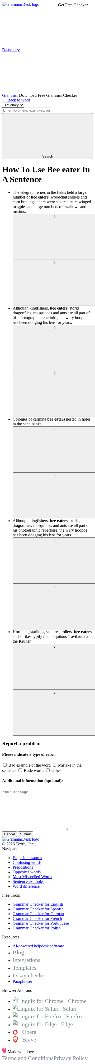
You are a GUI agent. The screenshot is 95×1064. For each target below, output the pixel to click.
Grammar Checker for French (37, 918)
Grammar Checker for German (38, 913)
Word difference (26, 886)
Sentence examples (28, 881)
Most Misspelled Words (32, 876)
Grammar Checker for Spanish (38, 909)
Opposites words (27, 872)
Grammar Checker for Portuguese (41, 923)
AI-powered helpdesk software (38, 946)
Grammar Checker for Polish (37, 928)
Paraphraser (22, 981)
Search (47, 156)
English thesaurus (27, 857)
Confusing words (27, 862)
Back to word (18, 100)
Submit (25, 834)
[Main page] (20, 4)
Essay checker (29, 975)
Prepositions (23, 867)
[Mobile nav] (4, 101)
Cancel (9, 834)
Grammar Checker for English (38, 904)
